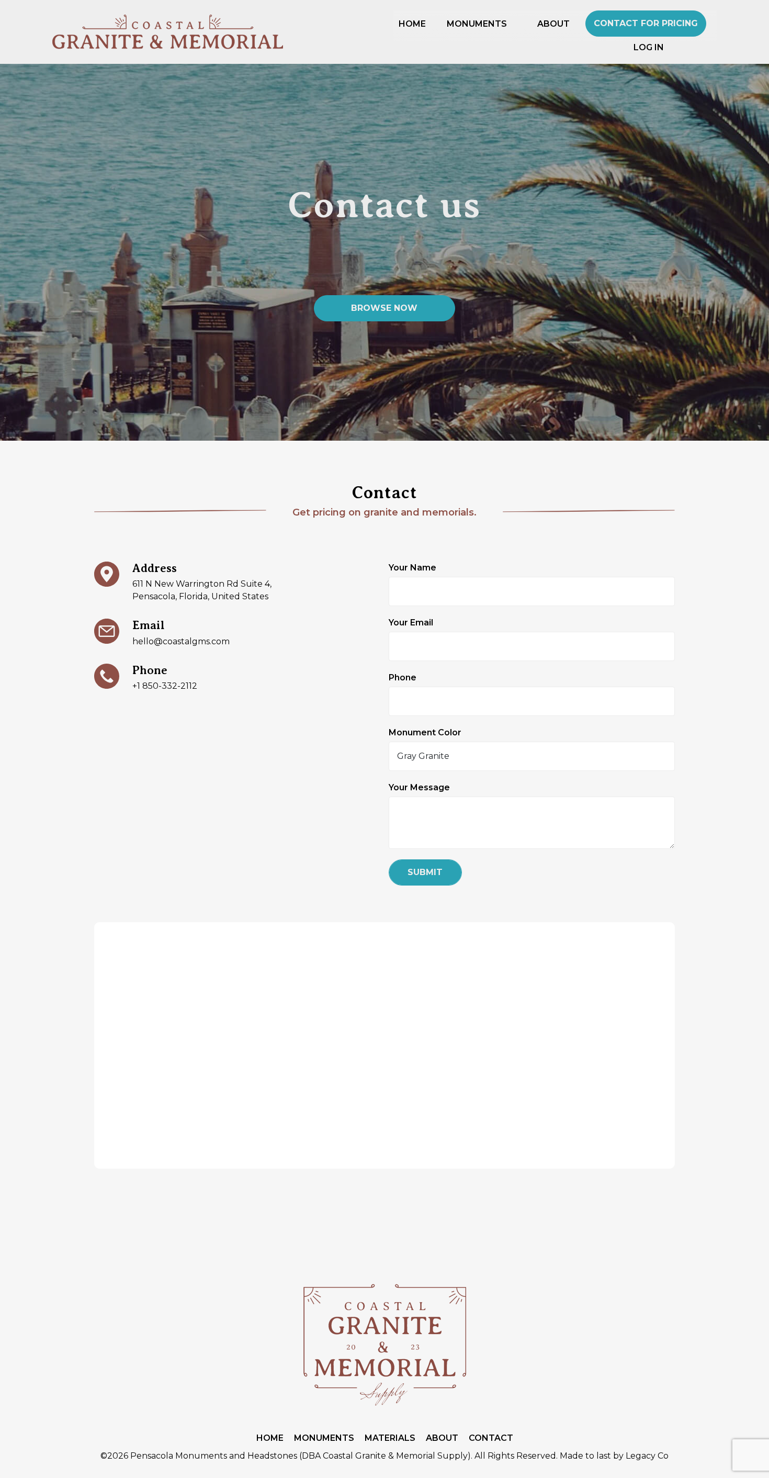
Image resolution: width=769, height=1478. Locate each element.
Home (270, 1438)
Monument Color (425, 732)
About (442, 1438)
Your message (419, 787)
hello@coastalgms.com (181, 641)
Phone (402, 677)
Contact (491, 1438)
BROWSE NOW (384, 308)
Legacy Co (647, 1456)
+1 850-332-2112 (164, 686)
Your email (411, 623)
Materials (390, 1438)
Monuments (324, 1438)
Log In (649, 47)
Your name (412, 568)
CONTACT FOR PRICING (646, 23)
